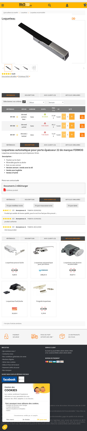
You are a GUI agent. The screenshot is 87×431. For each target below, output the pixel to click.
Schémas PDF (24, 76)
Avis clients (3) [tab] (50, 95)
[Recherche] (49, 5)
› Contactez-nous (7, 354)
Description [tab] (29, 95)
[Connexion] (67, 5)
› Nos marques (6, 370)
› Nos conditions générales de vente (14, 357)
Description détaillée (9, 76)
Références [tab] (10, 95)
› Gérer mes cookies (9, 362)
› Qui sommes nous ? (9, 351)
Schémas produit (12, 190)
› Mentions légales (8, 359)
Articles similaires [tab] (72, 95)
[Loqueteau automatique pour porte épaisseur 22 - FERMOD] (43, 41)
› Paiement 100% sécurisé (10, 367)
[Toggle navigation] (2, 5)
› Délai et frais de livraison (10, 365)
